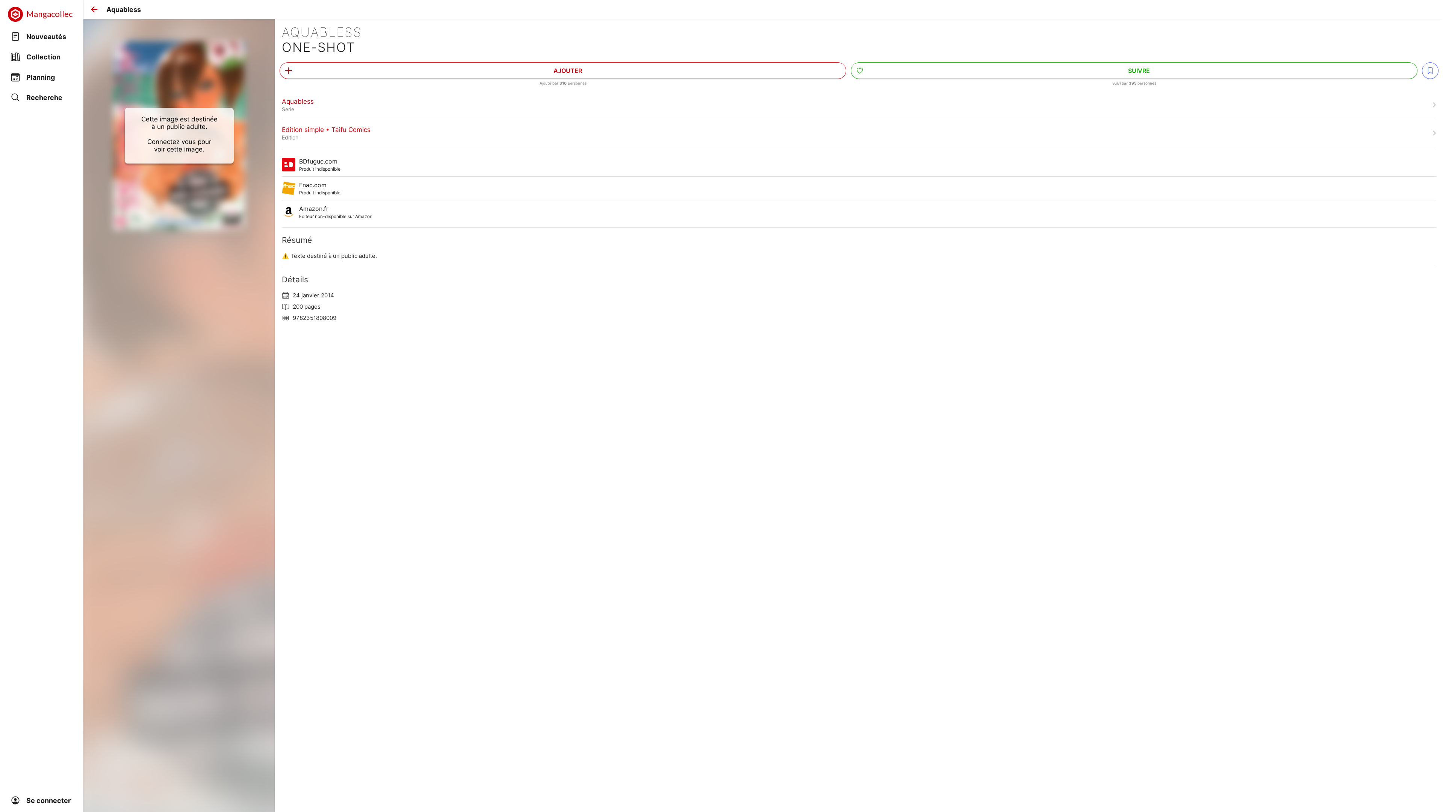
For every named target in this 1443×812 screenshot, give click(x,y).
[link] (859, 105)
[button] (94, 9)
